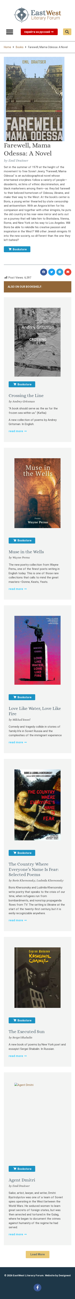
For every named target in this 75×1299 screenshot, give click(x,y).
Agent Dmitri (22, 1179)
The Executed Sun (27, 1031)
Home (7, 47)
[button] (9, 32)
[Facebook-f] (37, 1287)
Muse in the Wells (26, 551)
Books (19, 47)
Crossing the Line (26, 395)
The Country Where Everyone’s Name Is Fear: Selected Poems (34, 869)
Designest (65, 1275)
